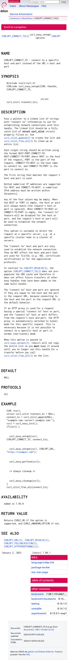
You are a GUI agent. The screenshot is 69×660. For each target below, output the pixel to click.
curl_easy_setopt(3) (16, 342)
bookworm (15, 18)
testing (35, 603)
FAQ (44, 6)
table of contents (43, 580)
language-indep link (42, 562)
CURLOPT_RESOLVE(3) (35, 268)
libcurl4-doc (27, 18)
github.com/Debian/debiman (41, 652)
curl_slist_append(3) (17, 137)
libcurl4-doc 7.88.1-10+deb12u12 (38, 630)
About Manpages (29, 6)
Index (13, 6)
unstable (36, 608)
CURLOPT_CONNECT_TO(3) (15, 36)
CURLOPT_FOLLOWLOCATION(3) (20, 543)
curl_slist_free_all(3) (18, 141)
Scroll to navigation (15, 27)
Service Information (21, 14)
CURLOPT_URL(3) (13, 540)
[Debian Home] (4, 6)
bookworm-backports (43, 598)
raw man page (39, 572)
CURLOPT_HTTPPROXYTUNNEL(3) (21, 546)
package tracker (40, 567)
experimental (38, 613)
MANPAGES (14, 1)
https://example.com (20, 452)
